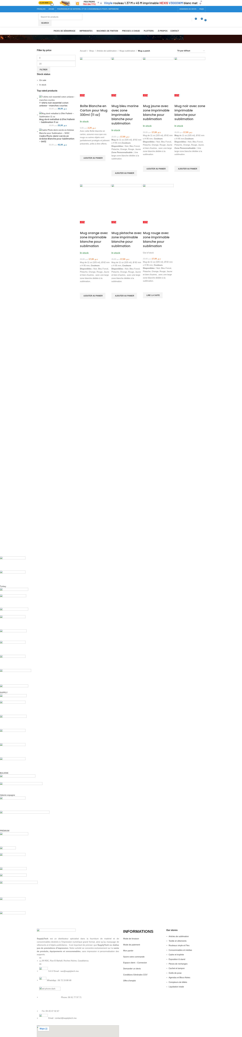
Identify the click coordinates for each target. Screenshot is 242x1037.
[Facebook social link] (164, 9)
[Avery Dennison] (84, 741)
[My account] (189, 20)
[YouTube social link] (171, 9)
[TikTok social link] (174, 9)
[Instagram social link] (168, 9)
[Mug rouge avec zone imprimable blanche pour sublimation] (158, 202)
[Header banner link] (121, 3)
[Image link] (56, 933)
